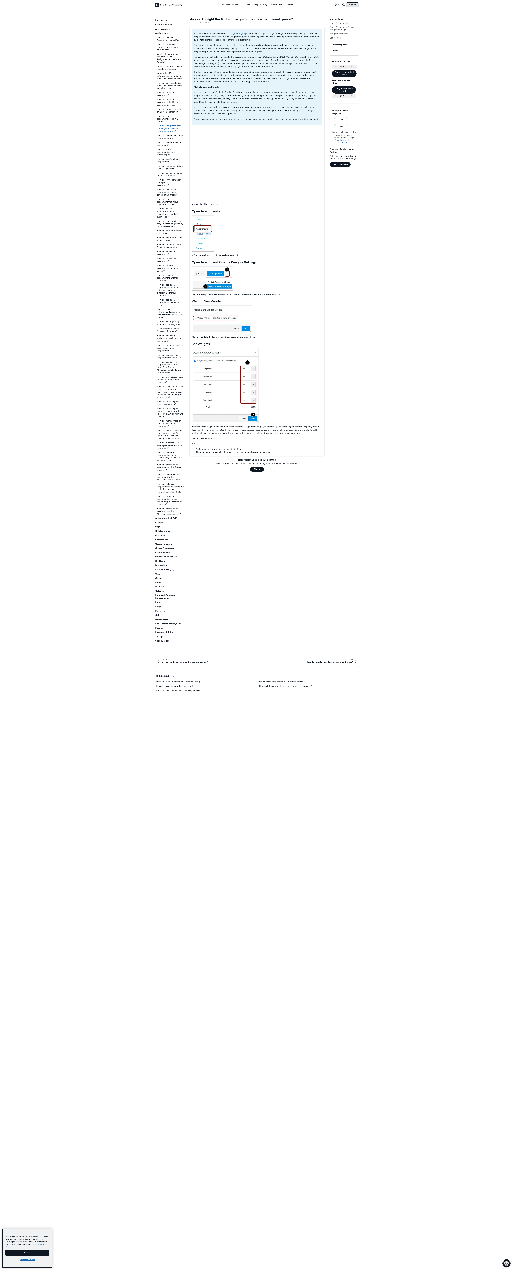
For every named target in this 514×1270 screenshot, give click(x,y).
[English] (168, 5)
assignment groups (238, 33)
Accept (27, 1253)
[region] (27, 1248)
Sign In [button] (257, 469)
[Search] (343, 4)
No (341, 126)
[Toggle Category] (154, 20)
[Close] (49, 1232)
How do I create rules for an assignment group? (178, 681)
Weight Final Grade (339, 33)
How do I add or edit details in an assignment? (178, 690)
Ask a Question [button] (340, 164)
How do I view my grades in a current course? (281, 681)
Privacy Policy (339, 140)
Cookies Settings (27, 1260)
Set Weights (335, 38)
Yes (341, 119)
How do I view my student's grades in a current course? (285, 686)
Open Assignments (339, 23)
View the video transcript (206, 204)
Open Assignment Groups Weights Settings (342, 28)
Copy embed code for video (344, 89)
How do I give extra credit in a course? (174, 686)
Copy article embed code (344, 73)
